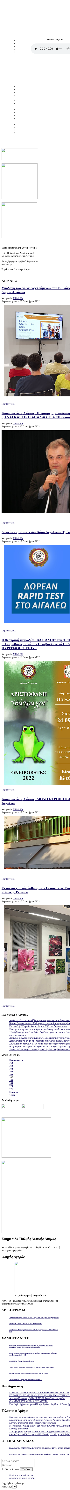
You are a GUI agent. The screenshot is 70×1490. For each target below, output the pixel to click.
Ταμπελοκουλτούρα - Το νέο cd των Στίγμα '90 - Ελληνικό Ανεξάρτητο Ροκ (34, 1317)
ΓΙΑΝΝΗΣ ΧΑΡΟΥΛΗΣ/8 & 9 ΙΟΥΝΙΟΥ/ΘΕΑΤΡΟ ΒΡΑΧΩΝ (39, 1392)
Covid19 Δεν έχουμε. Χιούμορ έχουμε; (21, 1361)
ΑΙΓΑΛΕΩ (18, 298)
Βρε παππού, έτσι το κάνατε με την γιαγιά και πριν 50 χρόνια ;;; (29, 1373)
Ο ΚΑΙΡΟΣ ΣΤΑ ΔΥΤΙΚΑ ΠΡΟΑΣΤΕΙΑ (28, 1401)
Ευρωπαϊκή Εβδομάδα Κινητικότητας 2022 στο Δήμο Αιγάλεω (38, 1026)
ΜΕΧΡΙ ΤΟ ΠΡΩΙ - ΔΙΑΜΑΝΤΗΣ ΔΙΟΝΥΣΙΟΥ (25, 1323)
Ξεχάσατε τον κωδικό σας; (21, 1475)
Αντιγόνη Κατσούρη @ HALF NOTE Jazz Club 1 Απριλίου (37, 1398)
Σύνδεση (26, 1469)
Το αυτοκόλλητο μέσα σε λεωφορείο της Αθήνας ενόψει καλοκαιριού (31, 1367)
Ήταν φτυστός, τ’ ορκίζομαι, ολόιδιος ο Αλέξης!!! (25, 1380)
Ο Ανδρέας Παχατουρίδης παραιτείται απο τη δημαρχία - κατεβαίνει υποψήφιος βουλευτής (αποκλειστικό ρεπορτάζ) (31, 1346)
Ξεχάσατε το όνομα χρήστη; (22, 1478)
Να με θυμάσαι (12, 1469)
